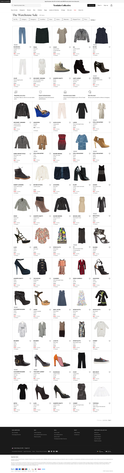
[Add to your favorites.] (30, 47)
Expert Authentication (45, 95)
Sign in (99, 5)
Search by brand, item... (19, 5)
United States (24, 471)
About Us (80, 10)
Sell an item (91, 5)
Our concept (15, 432)
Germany (29, 471)
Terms (33, 451)
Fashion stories (97, 441)
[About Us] (84, 10)
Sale (75, 10)
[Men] (36, 10)
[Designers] (25, 10)
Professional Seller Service (60, 439)
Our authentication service (40, 434)
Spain (33, 471)
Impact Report (97, 436)
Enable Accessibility (5, 1)
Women (29, 10)
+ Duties (18, 53)
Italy (36, 471)
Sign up (106, 5)
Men (34, 10)
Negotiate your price (19, 95)
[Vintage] (66, 10)
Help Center (77, 432)
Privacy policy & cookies (41, 451)
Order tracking (37, 432)
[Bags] (48, 10)
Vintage (63, 10)
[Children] (43, 10)
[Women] (32, 10)
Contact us (76, 434)
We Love (69, 10)
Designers (22, 10)
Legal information (27, 451)
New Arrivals (14, 10)
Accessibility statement (17, 451)
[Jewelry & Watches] (59, 10)
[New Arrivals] (18, 10)
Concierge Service (16, 434)
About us (96, 432)
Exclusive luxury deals (69, 95)
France (12, 471)
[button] (111, 5)
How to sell (56, 432)
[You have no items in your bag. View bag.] (111, 5)
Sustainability (97, 434)
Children (40, 10)
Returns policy (37, 436)
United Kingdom (18, 471)
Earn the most (92, 95)
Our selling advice (58, 434)
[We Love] (72, 10)
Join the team (97, 439)
